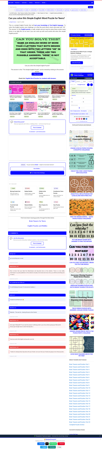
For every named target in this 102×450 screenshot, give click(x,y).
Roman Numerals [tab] (79, 81)
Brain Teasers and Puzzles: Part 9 (79, 385)
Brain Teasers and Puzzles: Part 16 (79, 403)
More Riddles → (37, 168)
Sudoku (24, 2)
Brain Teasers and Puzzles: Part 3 (79, 369)
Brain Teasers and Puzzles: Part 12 (79, 393)
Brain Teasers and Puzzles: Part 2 (79, 367)
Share (90, 110)
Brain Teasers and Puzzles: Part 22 (79, 419)
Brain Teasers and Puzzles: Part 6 (79, 377)
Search (90, 7)
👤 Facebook (41, 443)
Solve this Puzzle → (76, 62)
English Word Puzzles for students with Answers (41, 78)
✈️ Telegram (43, 447)
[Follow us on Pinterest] (77, 119)
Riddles (37, 2)
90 (83, 98)
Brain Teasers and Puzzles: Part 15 (79, 401)
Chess (31, 2)
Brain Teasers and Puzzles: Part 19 (79, 411)
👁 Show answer (74, 105)
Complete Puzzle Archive (76, 424)
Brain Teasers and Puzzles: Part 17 (79, 406)
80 (83, 101)
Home (12, 2)
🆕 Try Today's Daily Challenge (37, 172)
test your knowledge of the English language (48, 25)
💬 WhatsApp (53, 443)
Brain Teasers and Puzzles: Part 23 (79, 422)
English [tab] (84, 81)
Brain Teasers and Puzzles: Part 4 (79, 372)
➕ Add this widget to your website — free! (79, 113)
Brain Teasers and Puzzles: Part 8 (79, 382)
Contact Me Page (73, 434)
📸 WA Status (52, 447)
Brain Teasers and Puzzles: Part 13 (79, 396)
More (43, 2)
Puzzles (17, 2)
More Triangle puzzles (75, 110)
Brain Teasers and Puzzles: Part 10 (79, 388)
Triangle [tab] (73, 81)
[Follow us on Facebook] (86, 119)
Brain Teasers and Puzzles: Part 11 (79, 390)
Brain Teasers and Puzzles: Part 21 (79, 417)
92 (72, 101)
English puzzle (25, 29)
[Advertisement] (37, 146)
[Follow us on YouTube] (79, 119)
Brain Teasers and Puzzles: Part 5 (79, 375)
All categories (84, 110)
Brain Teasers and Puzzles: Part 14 (79, 398)
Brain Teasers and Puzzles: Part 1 (79, 364)
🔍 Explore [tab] (90, 81)
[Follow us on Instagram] (81, 119)
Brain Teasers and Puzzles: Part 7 (79, 380)
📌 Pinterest (61, 443)
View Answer (37, 74)
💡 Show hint (73, 95)
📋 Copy (59, 447)
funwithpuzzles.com (83, 121)
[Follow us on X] (84, 119)
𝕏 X (47, 443)
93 (72, 98)
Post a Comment (37, 127)
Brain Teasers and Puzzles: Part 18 (79, 409)
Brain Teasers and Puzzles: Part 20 (79, 414)
